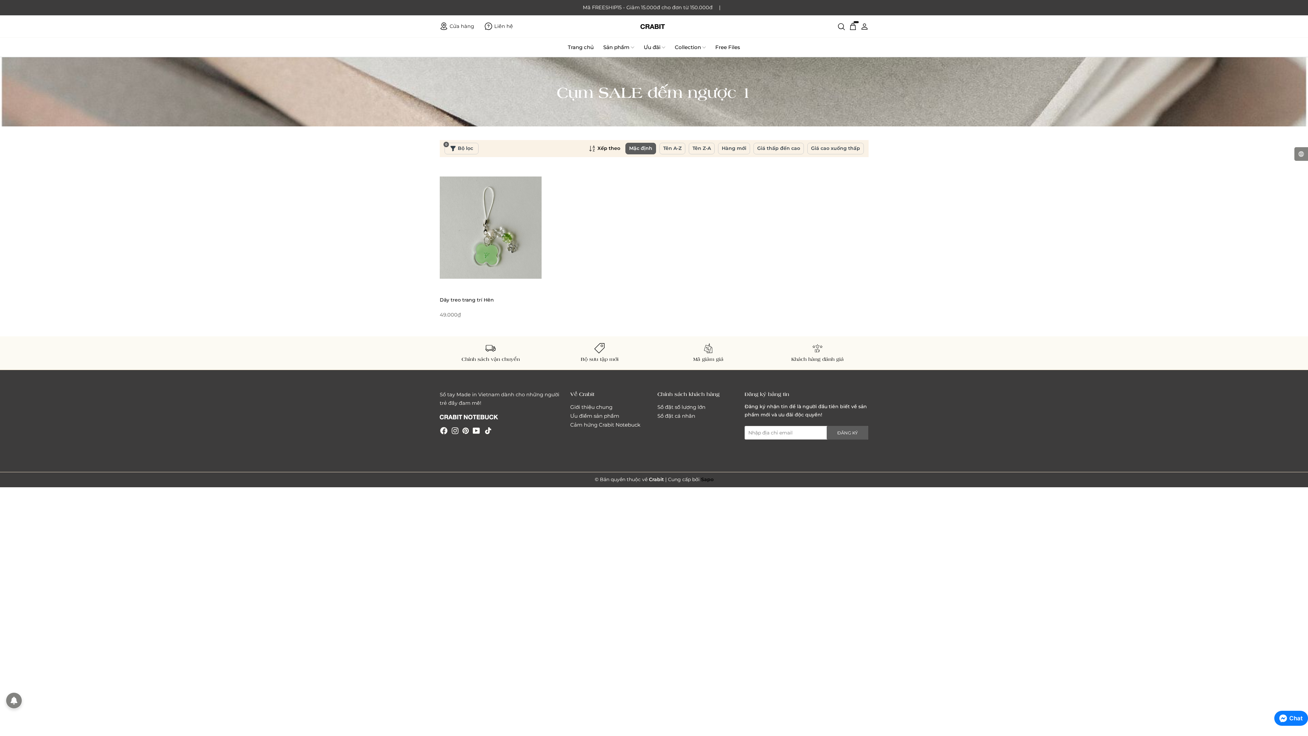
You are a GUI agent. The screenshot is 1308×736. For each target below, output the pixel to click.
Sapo (707, 479)
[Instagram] (455, 430)
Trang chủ (581, 47)
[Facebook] (444, 430)
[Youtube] (476, 430)
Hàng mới (734, 148)
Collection (688, 47)
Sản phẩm (616, 47)
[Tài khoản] (864, 26)
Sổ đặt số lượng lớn (681, 407)
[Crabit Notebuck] (654, 26)
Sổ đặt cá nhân (676, 416)
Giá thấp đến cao (778, 148)
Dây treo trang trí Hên (467, 300)
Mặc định (640, 148)
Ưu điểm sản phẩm (594, 416)
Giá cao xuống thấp (835, 148)
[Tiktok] (488, 430)
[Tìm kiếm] (841, 26)
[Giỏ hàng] (853, 26)
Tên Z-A (701, 148)
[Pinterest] (465, 430)
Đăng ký (847, 432)
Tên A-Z (672, 148)
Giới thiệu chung (591, 407)
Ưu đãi (652, 47)
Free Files (727, 47)
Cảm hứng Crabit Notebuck (605, 424)
